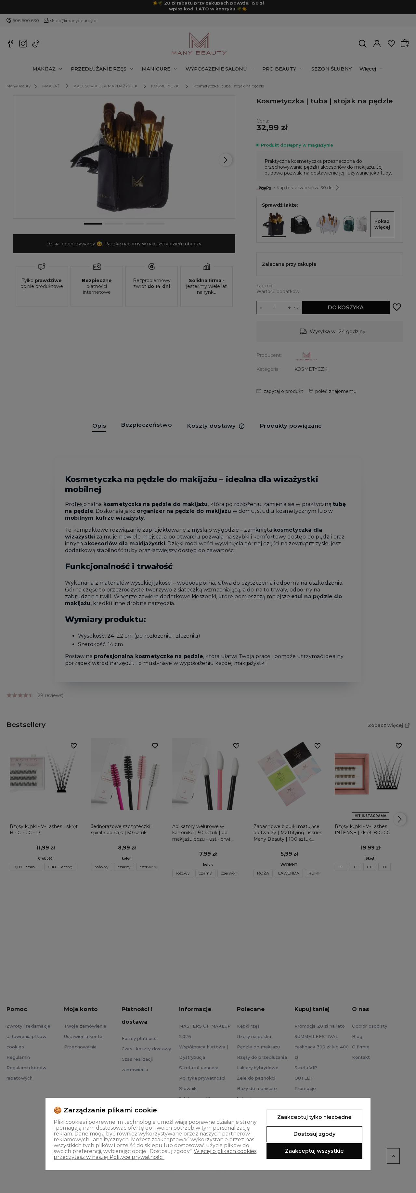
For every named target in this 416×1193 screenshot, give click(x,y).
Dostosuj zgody (314, 1134)
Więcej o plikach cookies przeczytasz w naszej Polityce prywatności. (155, 1154)
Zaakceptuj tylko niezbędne (314, 1117)
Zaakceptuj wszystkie (314, 1151)
